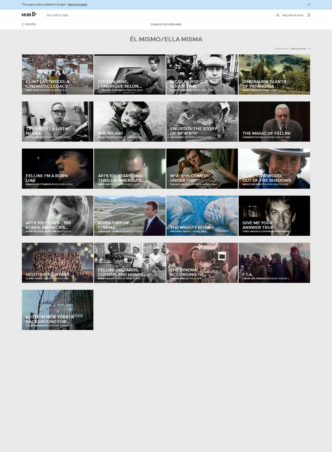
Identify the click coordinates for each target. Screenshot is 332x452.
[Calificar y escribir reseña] (87, 88)
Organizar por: (281, 48)
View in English (77, 4)
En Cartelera (58, 15)
